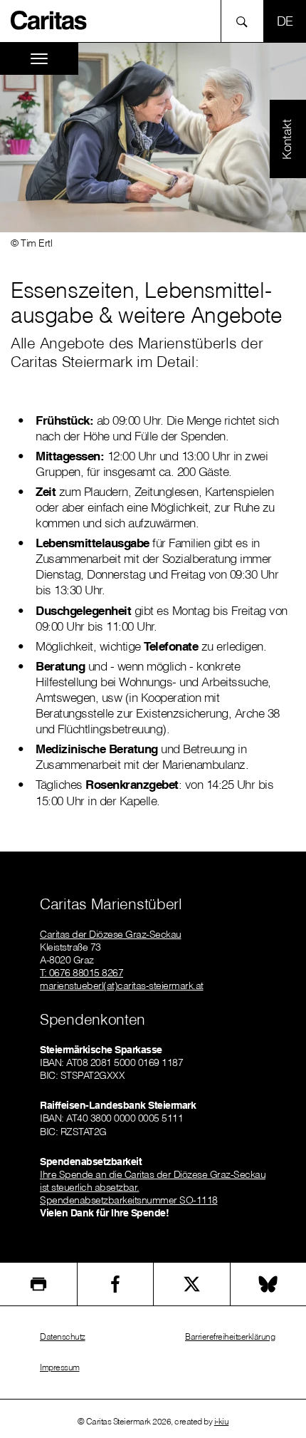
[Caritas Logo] (49, 19)
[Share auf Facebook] (116, 1284)
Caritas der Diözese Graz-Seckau (110, 934)
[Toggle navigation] (39, 59)
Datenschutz (62, 1336)
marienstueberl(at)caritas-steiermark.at (122, 985)
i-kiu (221, 1421)
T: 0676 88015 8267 (81, 972)
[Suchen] (245, 21)
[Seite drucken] (38, 1284)
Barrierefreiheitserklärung (230, 1336)
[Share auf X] (192, 1284)
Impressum (60, 1367)
